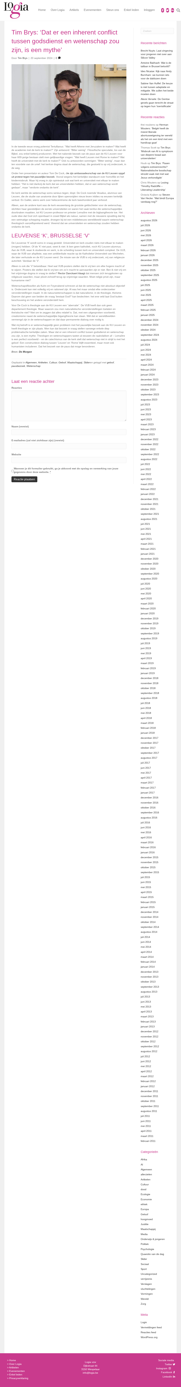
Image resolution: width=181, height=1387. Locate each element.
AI (142, 1164)
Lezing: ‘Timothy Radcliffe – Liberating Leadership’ (155, 186)
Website (16, 454)
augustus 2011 (149, 1111)
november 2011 (149, 1096)
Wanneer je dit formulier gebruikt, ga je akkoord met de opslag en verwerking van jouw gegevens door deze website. (66, 470)
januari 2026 (148, 255)
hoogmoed (147, 1219)
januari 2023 (148, 434)
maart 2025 (147, 305)
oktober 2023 (148, 389)
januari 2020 (148, 613)
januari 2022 (148, 494)
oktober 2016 (148, 807)
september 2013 (150, 986)
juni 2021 (146, 528)
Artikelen (43, 362)
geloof (110, 362)
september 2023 (150, 394)
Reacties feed (148, 1332)
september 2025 (150, 275)
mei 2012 (146, 1066)
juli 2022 (145, 464)
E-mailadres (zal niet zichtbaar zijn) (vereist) (37, 440)
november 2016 (149, 802)
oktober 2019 (148, 628)
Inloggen (149, 9)
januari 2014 (148, 966)
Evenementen (92, 9)
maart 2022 (147, 484)
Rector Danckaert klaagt (71, 273)
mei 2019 (146, 653)
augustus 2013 (149, 991)
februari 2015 (148, 902)
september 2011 (150, 1106)
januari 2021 (148, 553)
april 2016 (146, 837)
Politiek (145, 1244)
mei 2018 (146, 713)
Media (144, 1234)
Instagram (162, 1368)
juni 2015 (146, 882)
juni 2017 (146, 767)
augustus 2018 (149, 698)
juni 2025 (146, 290)
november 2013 (149, 976)
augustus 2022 (149, 459)
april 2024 (146, 359)
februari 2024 (148, 369)
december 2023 (149, 379)
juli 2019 (145, 643)
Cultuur (53, 362)
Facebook (166, 1372)
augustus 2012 (149, 1051)
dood (143, 1189)
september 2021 (150, 513)
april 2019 (146, 658)
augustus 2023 (149, 399)
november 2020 (149, 563)
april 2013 (146, 1011)
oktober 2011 (148, 1101)
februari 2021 (148, 548)
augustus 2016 (149, 817)
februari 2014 (148, 961)
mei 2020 (146, 593)
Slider (87, 362)
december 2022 (149, 439)
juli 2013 (145, 996)
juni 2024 (146, 349)
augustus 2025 (149, 280)
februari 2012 (148, 1081)
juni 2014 (146, 941)
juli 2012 (145, 1056)
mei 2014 (146, 946)
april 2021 (146, 538)
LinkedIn (167, 1376)
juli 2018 (145, 703)
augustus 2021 (149, 519)
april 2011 (146, 1131)
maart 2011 (147, 1136)
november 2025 (149, 265)
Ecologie (145, 1194)
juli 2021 (145, 523)
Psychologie (147, 1249)
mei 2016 (146, 832)
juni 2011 (146, 1121)
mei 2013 (146, 1006)
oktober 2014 (148, 922)
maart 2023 (147, 424)
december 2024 (149, 319)
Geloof (62, 362)
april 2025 (146, 300)
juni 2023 (146, 409)
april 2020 (146, 598)
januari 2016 (148, 852)
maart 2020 (147, 603)
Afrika (144, 1159)
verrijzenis (146, 1278)
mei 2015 (146, 887)
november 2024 (149, 324)
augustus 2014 (149, 931)
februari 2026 (148, 250)
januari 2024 (148, 374)
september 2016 (150, 812)
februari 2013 (148, 1021)
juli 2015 (145, 877)
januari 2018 (148, 732)
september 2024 (150, 334)
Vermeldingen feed (151, 1327)
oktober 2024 (148, 329)
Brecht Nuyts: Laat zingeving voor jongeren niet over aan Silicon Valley (157, 54)
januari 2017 (148, 792)
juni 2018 (146, 708)
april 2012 (146, 1071)
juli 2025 (145, 285)
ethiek (144, 1204)
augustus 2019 (149, 638)
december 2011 (149, 1091)
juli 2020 (145, 583)
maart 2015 (147, 897)
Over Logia (58, 9)
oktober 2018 (148, 688)
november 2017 (149, 742)
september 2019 (150, 633)
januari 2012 (148, 1086)
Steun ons (112, 9)
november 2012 (149, 1036)
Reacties (16, 387)
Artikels (74, 9)
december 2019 (149, 618)
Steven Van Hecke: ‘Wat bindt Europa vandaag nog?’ (157, 198)
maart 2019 (147, 663)
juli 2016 (145, 822)
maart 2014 (147, 956)
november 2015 (149, 862)
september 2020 (150, 573)
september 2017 (150, 752)
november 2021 (149, 504)
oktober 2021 (148, 509)
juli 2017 (145, 762)
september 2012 (150, 1046)
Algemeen (31, 362)
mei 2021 (146, 534)
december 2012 (149, 1031)
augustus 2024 (149, 339)
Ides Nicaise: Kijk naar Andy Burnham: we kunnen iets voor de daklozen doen (156, 75)
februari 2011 (148, 1141)
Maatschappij (74, 362)
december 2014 (149, 912)
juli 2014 (145, 937)
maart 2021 (147, 543)
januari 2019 (148, 673)
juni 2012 (146, 1061)
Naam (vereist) (20, 426)
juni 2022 (146, 469)
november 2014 (149, 917)
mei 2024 (146, 354)
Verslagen (146, 1284)
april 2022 (146, 479)
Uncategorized (149, 1274)
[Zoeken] (176, 10)
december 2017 (149, 737)
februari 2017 (148, 787)
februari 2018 (148, 727)
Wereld (145, 1298)
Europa (145, 1209)
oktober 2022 (148, 449)
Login (144, 1322)
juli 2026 (145, 225)
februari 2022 (148, 489)
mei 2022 (146, 474)
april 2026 (146, 240)
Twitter (168, 1364)
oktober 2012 (148, 1041)
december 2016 (149, 797)
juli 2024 (145, 344)
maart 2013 (147, 1016)
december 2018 (149, 678)
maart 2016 (147, 842)
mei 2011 (146, 1126)
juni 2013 (146, 1001)
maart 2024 (147, 364)
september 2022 (150, 454)
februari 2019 (148, 668)
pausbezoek (18, 366)
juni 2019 (146, 648)
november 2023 (149, 384)
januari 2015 (148, 907)
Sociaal (145, 1264)
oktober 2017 (148, 747)
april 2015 (146, 892)
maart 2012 (147, 1076)
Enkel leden (131, 9)
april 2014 (146, 952)
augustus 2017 (149, 757)
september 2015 (150, 872)
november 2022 (149, 444)
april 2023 (146, 419)
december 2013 (149, 971)
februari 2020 (148, 608)
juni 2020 (146, 588)
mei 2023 (146, 414)
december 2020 (149, 558)
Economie (146, 1199)
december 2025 (149, 260)
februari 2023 (148, 429)
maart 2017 (147, 782)
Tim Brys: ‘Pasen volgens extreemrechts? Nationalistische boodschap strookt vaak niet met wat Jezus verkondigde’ (156, 170)
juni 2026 (146, 230)
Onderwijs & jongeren (153, 1239)
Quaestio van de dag (152, 1254)
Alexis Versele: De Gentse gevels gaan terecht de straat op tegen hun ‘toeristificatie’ (157, 103)
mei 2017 (146, 772)
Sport (144, 1269)
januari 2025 (148, 315)
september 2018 (150, 693)
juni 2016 (146, 827)
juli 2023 (145, 404)
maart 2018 (147, 723)
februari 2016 (148, 847)
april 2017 (146, 777)
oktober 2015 (148, 867)
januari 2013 (148, 1026)
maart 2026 (147, 245)
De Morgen (25, 351)
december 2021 (149, 499)
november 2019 (149, 623)
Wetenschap (33, 366)
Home (42, 9)
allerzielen (146, 1174)
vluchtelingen (148, 1288)
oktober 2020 (148, 568)
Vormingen (147, 1293)
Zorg (143, 1303)
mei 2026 (146, 235)
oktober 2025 (148, 270)
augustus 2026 (149, 220)
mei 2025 (146, 295)
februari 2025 (148, 309)
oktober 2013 (148, 981)
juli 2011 (145, 1116)
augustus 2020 (149, 578)
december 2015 (149, 857)
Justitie (144, 1224)
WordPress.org (149, 1337)
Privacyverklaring (18, 1378)
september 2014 (150, 927)
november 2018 (149, 683)
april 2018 (146, 718)
